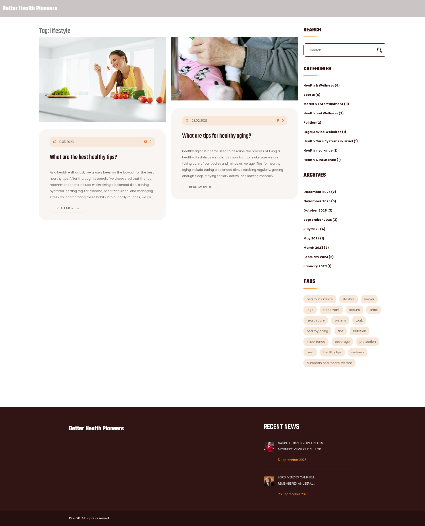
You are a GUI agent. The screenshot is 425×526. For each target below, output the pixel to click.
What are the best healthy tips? (83, 157)
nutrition (359, 331)
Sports (312, 94)
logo (310, 310)
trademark (331, 310)
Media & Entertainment (326, 104)
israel (374, 310)
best (310, 352)
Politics (312, 122)
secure (354, 310)
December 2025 (319, 192)
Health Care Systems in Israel (330, 141)
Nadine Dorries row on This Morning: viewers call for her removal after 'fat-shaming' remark (300, 446)
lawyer (369, 299)
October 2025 (317, 210)
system (340, 320)
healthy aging (317, 331)
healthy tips (332, 352)
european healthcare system (329, 363)
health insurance (320, 299)
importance (316, 341)
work (359, 320)
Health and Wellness (323, 113)
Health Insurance (320, 150)
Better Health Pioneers (30, 8)
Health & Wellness (321, 85)
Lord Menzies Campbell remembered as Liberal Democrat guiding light (298, 481)
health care (316, 320)
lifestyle (349, 299)
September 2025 (320, 220)
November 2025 (319, 201)
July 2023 (314, 229)
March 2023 (316, 247)
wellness (357, 352)
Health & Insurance (322, 160)
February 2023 (318, 257)
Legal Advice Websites (324, 132)
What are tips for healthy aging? (216, 136)
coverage (342, 341)
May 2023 (313, 238)
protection (367, 341)
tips (340, 331)
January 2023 (317, 266)
